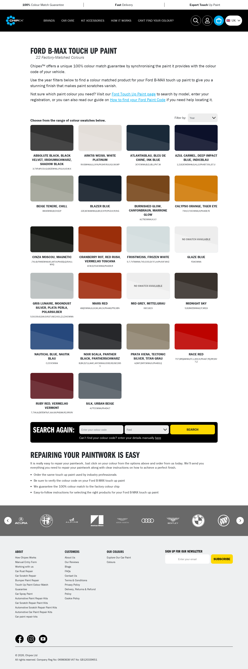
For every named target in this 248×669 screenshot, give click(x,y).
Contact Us (71, 575)
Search (192, 429)
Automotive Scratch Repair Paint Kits (36, 607)
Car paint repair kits (26, 616)
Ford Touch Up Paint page (134, 93)
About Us (70, 557)
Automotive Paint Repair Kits (31, 598)
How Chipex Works (25, 557)
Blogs (68, 566)
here (158, 438)
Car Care (67, 20)
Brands (49, 20)
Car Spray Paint (24, 593)
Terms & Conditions (76, 580)
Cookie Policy (72, 598)
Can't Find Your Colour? (156, 20)
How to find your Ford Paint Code (138, 99)
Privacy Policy (72, 584)
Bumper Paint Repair (27, 580)
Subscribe (222, 559)
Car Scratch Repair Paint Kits (31, 603)
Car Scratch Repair (25, 575)
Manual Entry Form (26, 562)
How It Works (121, 20)
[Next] (240, 520)
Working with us (24, 566)
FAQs (68, 571)
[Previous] (8, 520)
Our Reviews (72, 562)
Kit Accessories (92, 20)
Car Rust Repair (24, 571)
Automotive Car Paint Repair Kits (33, 612)
